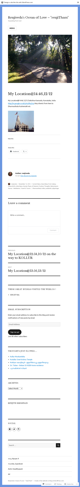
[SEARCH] (58, 445)
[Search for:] (32, 445)
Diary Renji (44, 184)
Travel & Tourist (26, 188)
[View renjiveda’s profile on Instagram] (18, 429)
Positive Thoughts (44, 186)
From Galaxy (52, 184)
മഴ (9, 474)
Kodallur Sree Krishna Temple (21, 359)
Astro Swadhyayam (15, 469)
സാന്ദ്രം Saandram (15, 464)
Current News (36, 184)
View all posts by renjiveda (28, 176)
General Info (11, 186)
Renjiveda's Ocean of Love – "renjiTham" (38, 17)
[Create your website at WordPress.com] (40, 2)
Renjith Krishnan (18, 403)
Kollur (43, 188)
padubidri (49, 188)
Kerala (25, 186)
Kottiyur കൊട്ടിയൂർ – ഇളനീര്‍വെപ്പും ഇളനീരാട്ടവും (29, 362)
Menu (12, 28)
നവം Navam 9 (13, 459)
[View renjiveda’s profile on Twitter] (14, 429)
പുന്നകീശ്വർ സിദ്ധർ (18, 368)
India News (19, 186)
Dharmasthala (36, 188)
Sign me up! (14, 332)
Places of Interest (33, 186)
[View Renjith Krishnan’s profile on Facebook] (10, 429)
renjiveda (14, 184)
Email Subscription (19, 309)
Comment (53, 230)
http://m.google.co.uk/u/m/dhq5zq (21, 103)
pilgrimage (55, 188)
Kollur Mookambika (17, 357)
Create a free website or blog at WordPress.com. (49, 480)
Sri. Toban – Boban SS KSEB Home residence (26, 365)
